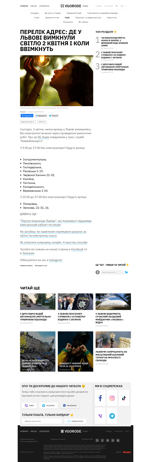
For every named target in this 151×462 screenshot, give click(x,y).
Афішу (99, 6)
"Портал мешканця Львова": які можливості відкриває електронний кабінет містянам (56, 223)
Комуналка (68, 22)
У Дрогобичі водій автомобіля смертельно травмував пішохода (115, 67)
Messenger (71, 406)
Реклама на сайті (87, 439)
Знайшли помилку (26, 265)
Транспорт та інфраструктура (88, 17)
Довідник (44, 6)
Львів (85, 431)
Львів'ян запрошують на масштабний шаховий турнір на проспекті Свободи (111, 356)
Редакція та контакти (58, 439)
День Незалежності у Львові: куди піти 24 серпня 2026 (35, 363)
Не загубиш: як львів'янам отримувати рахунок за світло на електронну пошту (53, 233)
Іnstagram (55, 260)
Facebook (77, 249)
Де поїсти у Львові (53, 13)
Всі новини (83, 22)
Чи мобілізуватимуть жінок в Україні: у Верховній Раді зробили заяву (114, 42)
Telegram (50, 406)
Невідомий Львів (74, 13)
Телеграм (28, 253)
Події (67, 17)
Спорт (37, 17)
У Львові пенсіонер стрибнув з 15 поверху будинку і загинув (113, 55)
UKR (122, 6)
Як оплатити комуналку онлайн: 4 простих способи (53, 242)
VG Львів (43, 137)
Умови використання (27, 439)
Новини (24, 6)
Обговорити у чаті (41, 265)
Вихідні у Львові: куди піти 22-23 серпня (74, 365)
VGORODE (73, 431)
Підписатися (77, 421)
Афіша (33, 6)
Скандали (34, 13)
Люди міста (112, 17)
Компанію (109, 6)
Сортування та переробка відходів (102, 13)
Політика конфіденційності (29, 441)
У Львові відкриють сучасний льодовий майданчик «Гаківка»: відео (110, 318)
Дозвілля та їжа (52, 17)
